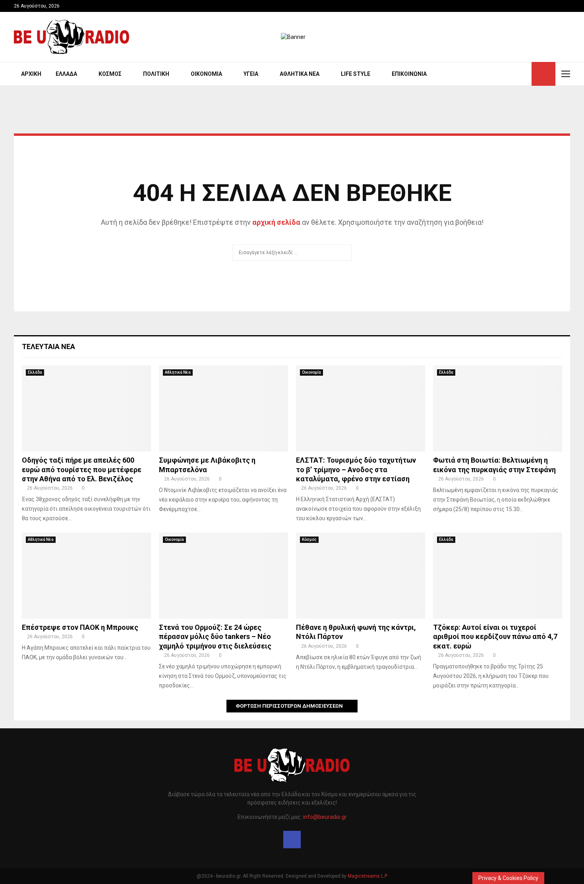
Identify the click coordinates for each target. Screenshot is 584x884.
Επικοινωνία (409, 74)
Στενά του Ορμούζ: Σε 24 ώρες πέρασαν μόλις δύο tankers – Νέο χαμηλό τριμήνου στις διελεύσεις (215, 636)
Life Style (355, 74)
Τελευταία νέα (48, 346)
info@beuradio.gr (325, 817)
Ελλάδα (66, 74)
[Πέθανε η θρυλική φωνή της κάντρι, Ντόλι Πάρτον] (360, 576)
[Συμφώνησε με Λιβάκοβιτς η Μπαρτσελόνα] (223, 408)
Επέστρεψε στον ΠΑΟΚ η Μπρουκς (80, 627)
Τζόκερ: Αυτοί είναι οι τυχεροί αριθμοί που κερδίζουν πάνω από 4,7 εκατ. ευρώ (495, 636)
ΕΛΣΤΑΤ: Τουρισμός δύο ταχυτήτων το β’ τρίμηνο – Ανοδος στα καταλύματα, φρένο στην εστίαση (356, 469)
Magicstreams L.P (367, 876)
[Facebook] (292, 839)
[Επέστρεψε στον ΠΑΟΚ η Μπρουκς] (86, 576)
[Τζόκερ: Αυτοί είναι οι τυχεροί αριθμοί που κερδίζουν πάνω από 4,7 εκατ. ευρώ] (497, 576)
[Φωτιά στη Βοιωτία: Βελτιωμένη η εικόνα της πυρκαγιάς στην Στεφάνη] (497, 408)
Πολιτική (156, 74)
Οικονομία (206, 74)
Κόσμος (110, 74)
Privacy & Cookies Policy (508, 878)
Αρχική (31, 74)
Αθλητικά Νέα (299, 74)
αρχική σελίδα (276, 222)
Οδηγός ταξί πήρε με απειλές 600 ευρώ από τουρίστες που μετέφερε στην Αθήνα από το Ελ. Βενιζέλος (81, 469)
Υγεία (251, 74)
